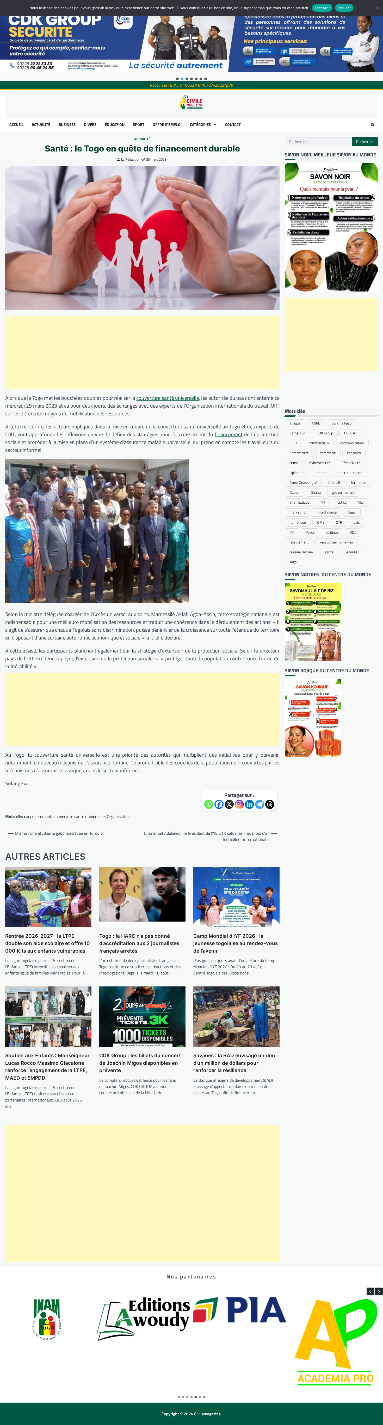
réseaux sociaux (301, 552)
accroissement (39, 816)
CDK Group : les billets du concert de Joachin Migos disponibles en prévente (140, 1063)
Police (310, 532)
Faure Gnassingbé (303, 482)
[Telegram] (259, 804)
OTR (339, 522)
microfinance (327, 512)
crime (293, 463)
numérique (297, 522)
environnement (350, 473)
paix (357, 522)
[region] (191, 40)
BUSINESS (67, 125)
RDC (353, 532)
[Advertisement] (142, 352)
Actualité (142, 139)
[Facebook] (219, 804)
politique (332, 532)
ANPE (316, 423)
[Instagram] (239, 804)
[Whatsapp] (208, 804)
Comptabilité (299, 453)
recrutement (299, 542)
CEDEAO (350, 433)
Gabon (294, 492)
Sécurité (351, 552)
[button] (177, 79)
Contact (233, 125)
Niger (352, 512)
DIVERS (90, 125)
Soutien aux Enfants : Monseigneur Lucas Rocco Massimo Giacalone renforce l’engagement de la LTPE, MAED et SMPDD (47, 1067)
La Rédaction (130, 159)
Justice (341, 502)
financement (229, 434)
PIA (291, 532)
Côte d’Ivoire (351, 463)
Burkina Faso (341, 423)
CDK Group (325, 433)
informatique (299, 502)
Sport (138, 125)
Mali (361, 502)
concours (354, 453)
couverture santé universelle (167, 398)
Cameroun (297, 433)
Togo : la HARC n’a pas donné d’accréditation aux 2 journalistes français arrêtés (139, 943)
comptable (328, 453)
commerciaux (319, 443)
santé (329, 552)
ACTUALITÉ (41, 125)
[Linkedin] (249, 804)
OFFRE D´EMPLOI (167, 125)
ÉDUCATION (115, 125)
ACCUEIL (16, 125)
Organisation (118, 816)
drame (321, 473)
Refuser (344, 8)
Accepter (322, 8)
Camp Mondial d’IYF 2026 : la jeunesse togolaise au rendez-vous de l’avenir (235, 943)
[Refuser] (376, 7)
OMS (321, 522)
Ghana (316, 492)
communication (352, 443)
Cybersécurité (319, 463)
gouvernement (343, 492)
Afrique (294, 423)
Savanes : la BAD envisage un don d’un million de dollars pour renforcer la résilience (234, 1063)
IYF (322, 502)
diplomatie (297, 473)
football (334, 482)
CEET (293, 443)
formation (358, 482)
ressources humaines (336, 542)
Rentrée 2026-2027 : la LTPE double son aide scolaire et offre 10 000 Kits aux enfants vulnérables (47, 943)
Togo (292, 562)
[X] (229, 804)
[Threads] (269, 804)
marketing (297, 512)
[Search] (372, 125)
